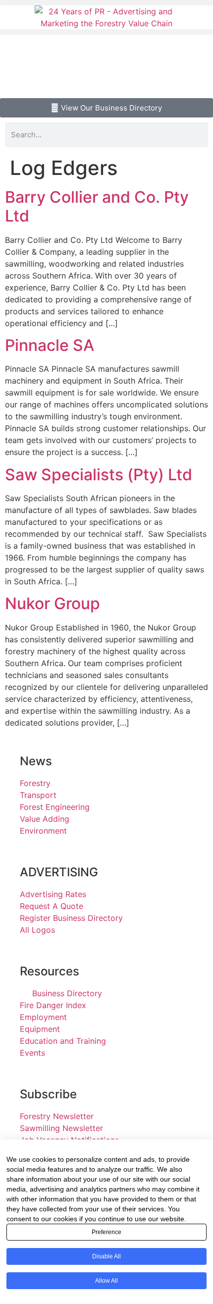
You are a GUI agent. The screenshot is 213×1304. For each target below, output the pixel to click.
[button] (106, 2)
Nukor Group (52, 603)
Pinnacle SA (49, 345)
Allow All (106, 1280)
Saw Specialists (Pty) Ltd (98, 474)
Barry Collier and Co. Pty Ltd (97, 206)
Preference (106, 1232)
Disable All (106, 1256)
